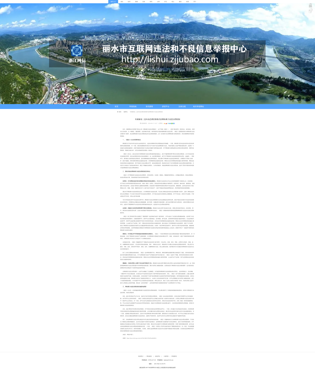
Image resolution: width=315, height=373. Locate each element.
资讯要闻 (149, 106)
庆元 (165, 1)
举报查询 (174, 356)
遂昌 (180, 1)
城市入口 (113, 1)
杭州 (129, 1)
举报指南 (132, 106)
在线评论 (157, 356)
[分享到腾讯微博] (168, 123)
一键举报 (165, 356)
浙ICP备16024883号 (159, 363)
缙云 (173, 1)
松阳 (187, 1)
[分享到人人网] (170, 123)
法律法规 (182, 106)
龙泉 (143, 1)
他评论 (126, 112)
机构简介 (141, 356)
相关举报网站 (198, 106)
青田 (151, 1)
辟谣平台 (165, 106)
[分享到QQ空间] (164, 123)
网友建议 (149, 356)
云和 (158, 1)
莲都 (136, 1)
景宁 (195, 1)
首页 (116, 106)
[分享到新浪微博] (166, 123)
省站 (122, 1)
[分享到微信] (172, 123)
